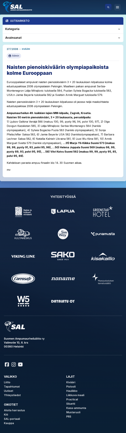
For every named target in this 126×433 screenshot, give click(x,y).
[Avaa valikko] (117, 7)
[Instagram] (13, 364)
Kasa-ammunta (76, 408)
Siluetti (70, 403)
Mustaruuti (73, 412)
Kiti (6, 414)
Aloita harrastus (14, 410)
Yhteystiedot (12, 395)
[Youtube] (20, 364)
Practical (72, 399)
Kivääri (26, 49)
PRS (68, 416)
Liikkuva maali (75, 395)
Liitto (7, 382)
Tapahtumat (12, 386)
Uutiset (8, 390)
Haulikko (71, 390)
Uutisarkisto (20, 20)
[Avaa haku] (108, 7)
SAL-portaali (12, 418)
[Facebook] (7, 364)
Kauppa (9, 423)
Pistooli (71, 386)
